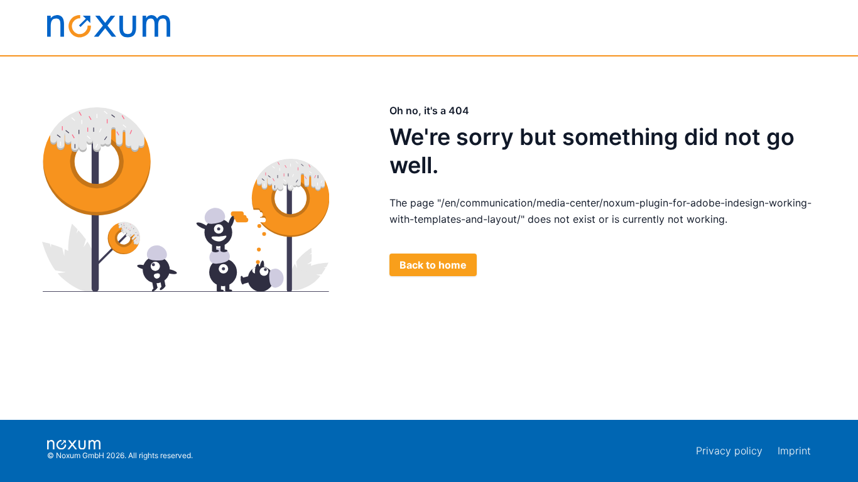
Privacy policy (729, 450)
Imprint (794, 450)
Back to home (433, 265)
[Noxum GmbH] (108, 26)
